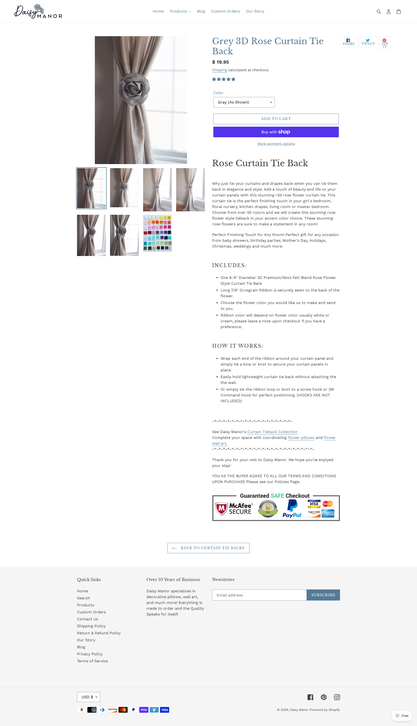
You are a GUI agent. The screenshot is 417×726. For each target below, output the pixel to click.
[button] (224, 79)
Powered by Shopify (325, 710)
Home (82, 591)
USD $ (87, 697)
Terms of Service (92, 661)
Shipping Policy (91, 626)
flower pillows (301, 437)
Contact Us (87, 619)
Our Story (86, 640)
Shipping (219, 70)
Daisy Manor (299, 710)
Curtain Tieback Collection (272, 431)
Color (218, 92)
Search (83, 598)
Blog (81, 647)
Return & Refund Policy (99, 633)
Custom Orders (91, 612)
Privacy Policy (90, 654)
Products (85, 605)
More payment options (276, 143)
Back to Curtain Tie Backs (212, 548)
